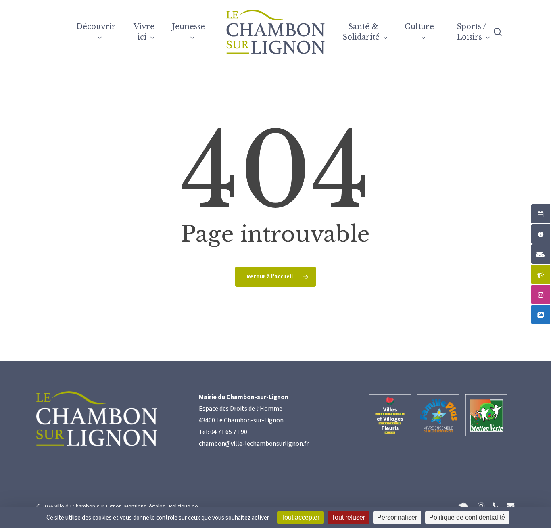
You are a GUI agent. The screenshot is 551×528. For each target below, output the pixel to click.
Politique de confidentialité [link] (467, 517)
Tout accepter (300, 517)
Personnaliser (397, 517)
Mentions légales (144, 507)
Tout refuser (348, 517)
